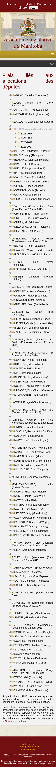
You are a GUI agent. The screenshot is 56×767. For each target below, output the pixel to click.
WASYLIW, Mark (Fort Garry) (30, 662)
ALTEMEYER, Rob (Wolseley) (31, 110)
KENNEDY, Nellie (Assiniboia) (31, 359)
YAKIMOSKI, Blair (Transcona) (31, 690)
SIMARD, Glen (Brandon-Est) (30, 617)
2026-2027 (27, 146)
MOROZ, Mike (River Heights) (30, 491)
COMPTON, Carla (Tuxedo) (29, 190)
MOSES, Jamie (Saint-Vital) (29, 496)
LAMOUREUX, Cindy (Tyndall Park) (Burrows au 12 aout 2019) (33, 411)
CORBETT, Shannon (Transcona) (32, 199)
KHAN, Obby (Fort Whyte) (28, 364)
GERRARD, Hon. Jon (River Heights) (32, 287)
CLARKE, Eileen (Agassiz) (29, 186)
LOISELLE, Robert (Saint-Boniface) (33, 431)
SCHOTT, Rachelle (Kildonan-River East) (33, 594)
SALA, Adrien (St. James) (28, 572)
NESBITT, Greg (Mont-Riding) (30, 513)
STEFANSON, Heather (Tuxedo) (32, 645)
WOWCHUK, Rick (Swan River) (31, 686)
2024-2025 (27, 138)
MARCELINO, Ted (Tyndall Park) (32, 452)
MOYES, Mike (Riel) (25, 500)
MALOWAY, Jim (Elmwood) (29, 436)
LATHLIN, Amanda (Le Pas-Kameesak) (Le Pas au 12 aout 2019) (33, 421)
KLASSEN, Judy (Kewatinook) (31, 377)
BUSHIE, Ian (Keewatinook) (29, 168)
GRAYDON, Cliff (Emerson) (29, 300)
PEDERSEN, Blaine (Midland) (31, 531)
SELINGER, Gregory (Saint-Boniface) (32, 613)
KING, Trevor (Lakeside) (27, 373)
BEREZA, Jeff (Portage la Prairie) (32, 151)
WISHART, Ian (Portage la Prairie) (33, 681)
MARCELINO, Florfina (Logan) (31, 440)
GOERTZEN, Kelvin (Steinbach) (32, 291)
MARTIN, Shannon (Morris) (29, 456)
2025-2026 (27, 142)
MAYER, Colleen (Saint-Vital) (30, 465)
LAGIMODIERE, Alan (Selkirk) (31, 394)
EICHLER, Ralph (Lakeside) (30, 245)
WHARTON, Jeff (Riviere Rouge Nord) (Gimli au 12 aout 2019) (33, 671)
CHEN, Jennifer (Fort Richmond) (32, 181)
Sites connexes (28, 749)
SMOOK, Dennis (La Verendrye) (32, 636)
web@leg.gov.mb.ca (43, 763)
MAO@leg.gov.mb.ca (14, 721)
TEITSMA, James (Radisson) (30, 658)
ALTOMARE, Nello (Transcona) (31, 114)
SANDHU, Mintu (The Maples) (31, 576)
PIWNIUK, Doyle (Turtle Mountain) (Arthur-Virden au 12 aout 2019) (33, 544)
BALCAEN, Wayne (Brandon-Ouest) (32, 129)
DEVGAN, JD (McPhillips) (28, 231)
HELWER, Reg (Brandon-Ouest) (32, 319)
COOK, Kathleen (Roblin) (28, 194)
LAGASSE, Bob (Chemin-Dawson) (33, 390)
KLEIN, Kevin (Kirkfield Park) (30, 381)
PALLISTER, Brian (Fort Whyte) (31, 522)
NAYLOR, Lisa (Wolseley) (28, 509)
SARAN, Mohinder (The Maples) (32, 580)
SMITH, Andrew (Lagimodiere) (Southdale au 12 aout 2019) (33, 626)
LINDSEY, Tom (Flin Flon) (28, 427)
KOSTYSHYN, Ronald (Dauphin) (32, 386)
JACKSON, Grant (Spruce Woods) (33, 332)
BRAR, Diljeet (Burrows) (27, 164)
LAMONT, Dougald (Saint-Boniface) (31, 402)
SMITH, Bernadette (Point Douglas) (33, 632)
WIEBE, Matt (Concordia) (28, 677)
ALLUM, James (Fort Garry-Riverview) (33, 104)
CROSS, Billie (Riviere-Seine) (31, 213)
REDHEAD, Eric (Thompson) (30, 550)
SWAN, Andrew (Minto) (27, 654)
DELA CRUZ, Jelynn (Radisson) (32, 226)
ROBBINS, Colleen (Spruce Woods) (32, 567)
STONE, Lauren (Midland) (28, 649)
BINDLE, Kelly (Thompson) (29, 155)
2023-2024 (27, 133)
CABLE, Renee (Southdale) (29, 177)
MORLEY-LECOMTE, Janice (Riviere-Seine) (33, 486)
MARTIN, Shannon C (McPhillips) (32, 460)
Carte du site (28, 744)
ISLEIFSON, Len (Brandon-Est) (31, 327)
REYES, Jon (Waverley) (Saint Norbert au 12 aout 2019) (33, 559)
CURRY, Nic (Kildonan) (27, 222)
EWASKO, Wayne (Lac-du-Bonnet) (33, 250)
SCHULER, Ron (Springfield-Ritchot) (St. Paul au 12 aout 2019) (33, 604)
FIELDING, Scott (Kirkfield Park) (32, 254)
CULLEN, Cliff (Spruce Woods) (31, 218)
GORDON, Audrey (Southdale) (31, 295)
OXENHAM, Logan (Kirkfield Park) (33, 517)
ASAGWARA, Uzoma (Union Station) (32, 121)
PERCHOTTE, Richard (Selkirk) (32, 535)
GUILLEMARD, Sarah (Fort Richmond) (33, 313)
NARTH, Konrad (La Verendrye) (31, 504)
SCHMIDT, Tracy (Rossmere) (30, 585)
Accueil (11, 4)
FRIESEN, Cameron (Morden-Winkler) (33, 278)
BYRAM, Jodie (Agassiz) (28, 173)
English (27, 4)
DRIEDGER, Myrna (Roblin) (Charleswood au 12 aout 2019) (33, 240)
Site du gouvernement (28, 746)
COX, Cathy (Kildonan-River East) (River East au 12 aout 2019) (33, 208)
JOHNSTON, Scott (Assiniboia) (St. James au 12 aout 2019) (33, 354)
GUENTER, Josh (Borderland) (31, 304)
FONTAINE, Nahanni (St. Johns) (32, 269)
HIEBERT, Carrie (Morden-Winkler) (33, 323)
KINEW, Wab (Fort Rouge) (28, 368)
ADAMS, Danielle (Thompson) (31, 95)
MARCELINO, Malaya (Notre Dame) (32, 447)
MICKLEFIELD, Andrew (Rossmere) (31, 477)
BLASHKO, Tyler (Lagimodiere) (31, 159)
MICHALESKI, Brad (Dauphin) (31, 469)
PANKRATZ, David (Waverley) (31, 526)
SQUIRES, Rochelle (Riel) (29, 641)
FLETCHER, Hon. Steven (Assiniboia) (33, 263)
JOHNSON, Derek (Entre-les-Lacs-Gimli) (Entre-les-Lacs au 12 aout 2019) (33, 342)
